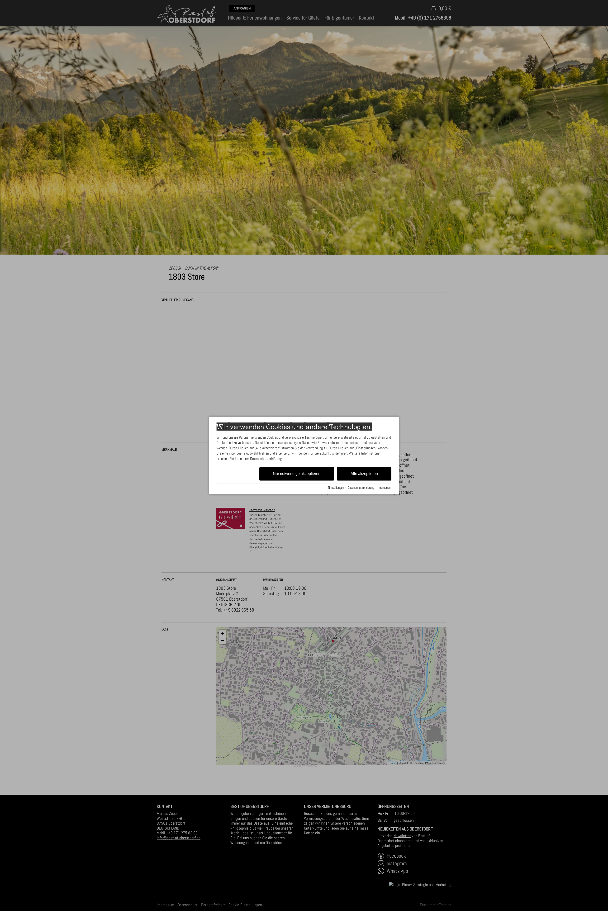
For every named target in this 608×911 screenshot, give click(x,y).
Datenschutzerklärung (360, 488)
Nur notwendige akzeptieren (296, 474)
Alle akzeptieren (364, 474)
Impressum (384, 488)
